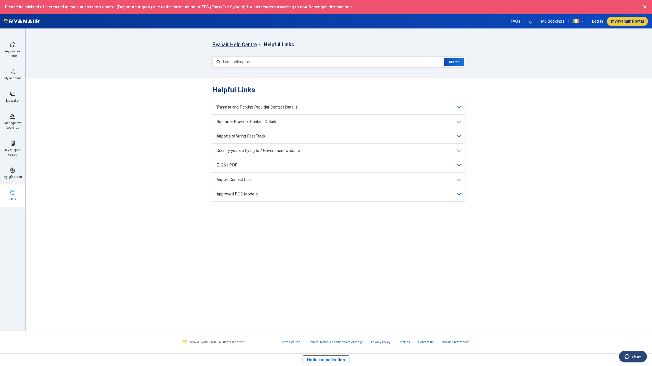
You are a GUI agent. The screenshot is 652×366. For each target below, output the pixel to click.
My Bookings (552, 21)
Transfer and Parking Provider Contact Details (257, 107)
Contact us (426, 342)
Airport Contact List (233, 179)
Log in (597, 21)
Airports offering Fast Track (240, 136)
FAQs (515, 21)
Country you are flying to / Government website (258, 150)
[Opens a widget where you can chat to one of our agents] (633, 357)
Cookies (404, 342)
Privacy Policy (380, 342)
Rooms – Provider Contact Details (246, 121)
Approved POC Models (237, 194)
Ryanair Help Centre (234, 44)
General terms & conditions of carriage (335, 342)
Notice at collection (326, 359)
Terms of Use (290, 342)
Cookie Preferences (456, 342)
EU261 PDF (226, 165)
